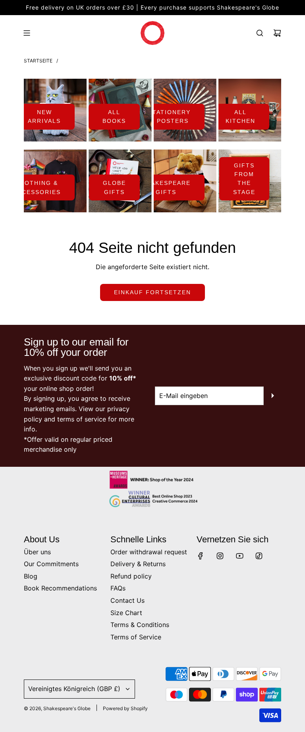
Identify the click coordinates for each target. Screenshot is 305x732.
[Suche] (259, 33)
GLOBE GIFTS (114, 187)
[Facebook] (200, 556)
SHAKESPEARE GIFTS (166, 187)
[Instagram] (220, 556)
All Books (114, 116)
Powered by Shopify (125, 708)
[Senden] (272, 395)
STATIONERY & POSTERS (169, 116)
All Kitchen (240, 116)
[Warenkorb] (277, 33)
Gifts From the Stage (244, 178)
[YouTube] (239, 556)
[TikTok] (259, 556)
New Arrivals (44, 116)
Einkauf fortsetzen (152, 292)
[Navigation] (26, 33)
